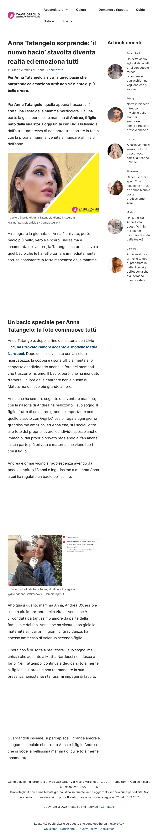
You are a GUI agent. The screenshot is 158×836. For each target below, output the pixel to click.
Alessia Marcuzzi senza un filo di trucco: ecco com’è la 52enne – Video (138, 153)
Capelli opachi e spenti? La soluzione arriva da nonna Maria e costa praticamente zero (138, 190)
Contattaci (108, 806)
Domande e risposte (113, 10)
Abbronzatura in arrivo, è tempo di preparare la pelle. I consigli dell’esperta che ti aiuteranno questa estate (138, 267)
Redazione (67, 829)
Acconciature (53, 10)
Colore (81, 10)
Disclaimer (107, 829)
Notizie (49, 21)
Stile (65, 21)
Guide (140, 10)
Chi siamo (50, 829)
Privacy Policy (87, 829)
